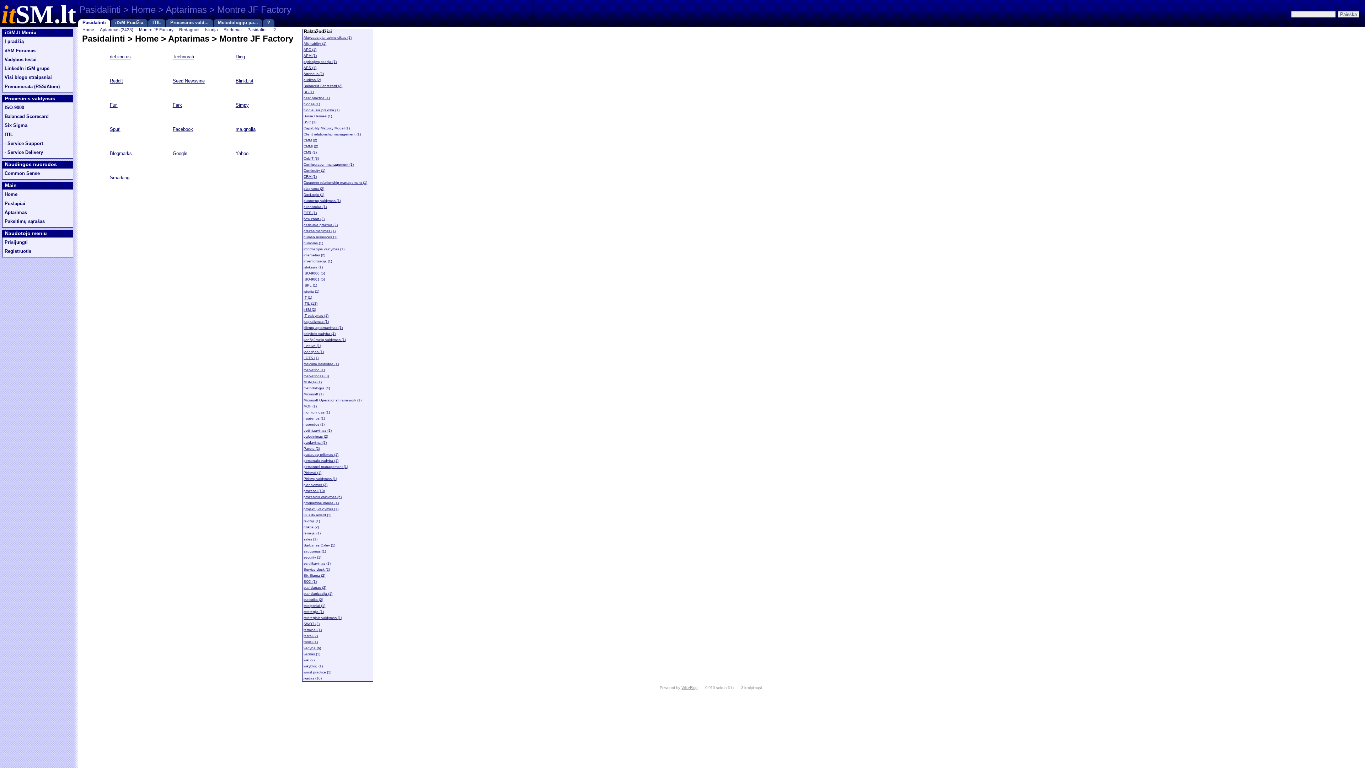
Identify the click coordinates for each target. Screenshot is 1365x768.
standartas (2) (315, 588)
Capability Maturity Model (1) (327, 128)
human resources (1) (320, 237)
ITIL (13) (310, 303)
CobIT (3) (311, 158)
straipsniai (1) (314, 606)
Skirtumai (233, 29)
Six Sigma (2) (314, 575)
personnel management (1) (326, 467)
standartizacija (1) (318, 594)
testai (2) (311, 636)
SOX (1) (310, 581)
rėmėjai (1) (312, 533)
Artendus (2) (314, 74)
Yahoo (242, 153)
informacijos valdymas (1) (324, 249)
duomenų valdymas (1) (322, 201)
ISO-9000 (14, 107)
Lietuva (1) (312, 346)
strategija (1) (314, 612)
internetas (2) (314, 255)
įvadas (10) (313, 678)
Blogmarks (121, 153)
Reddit (116, 81)
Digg (240, 57)
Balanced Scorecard (27, 116)
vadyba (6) (312, 648)
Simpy (242, 105)
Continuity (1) (314, 170)
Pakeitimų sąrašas (25, 221)
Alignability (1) (315, 44)
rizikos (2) (311, 527)
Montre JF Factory (156, 29)
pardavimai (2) (315, 442)
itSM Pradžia (129, 22)
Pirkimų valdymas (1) (320, 479)
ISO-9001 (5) (314, 279)
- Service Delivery (24, 152)
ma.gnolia (246, 129)
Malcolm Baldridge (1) (321, 364)
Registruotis (18, 251)
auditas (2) (312, 80)
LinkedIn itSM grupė (27, 68)
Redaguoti (189, 29)
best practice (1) (317, 98)
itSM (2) (310, 309)
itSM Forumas (20, 50)
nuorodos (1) (314, 424)
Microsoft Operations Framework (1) (333, 400)
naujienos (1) (314, 418)
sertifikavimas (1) (317, 563)
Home (11, 194)
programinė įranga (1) (321, 503)
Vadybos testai (21, 59)
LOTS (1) (311, 358)
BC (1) (309, 92)
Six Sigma (16, 125)
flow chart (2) (314, 219)
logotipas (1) (314, 352)
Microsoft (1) (313, 394)
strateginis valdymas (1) (323, 618)
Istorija (211, 29)
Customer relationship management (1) (335, 183)
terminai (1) (313, 630)
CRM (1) (310, 176)
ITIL (156, 22)
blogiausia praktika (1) (321, 110)
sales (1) (310, 539)
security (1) (312, 557)
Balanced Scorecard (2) (323, 86)
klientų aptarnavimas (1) (323, 328)
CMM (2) (310, 140)
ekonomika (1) (315, 207)
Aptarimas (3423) (116, 29)
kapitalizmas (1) (316, 322)
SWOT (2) (312, 624)
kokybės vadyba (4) (320, 334)
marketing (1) (314, 370)
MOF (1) (310, 406)
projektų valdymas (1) (321, 509)
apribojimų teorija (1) (320, 62)
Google (180, 153)
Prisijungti (16, 242)
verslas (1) (312, 654)
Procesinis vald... (189, 22)
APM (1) (310, 56)
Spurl (115, 129)
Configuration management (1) (329, 164)
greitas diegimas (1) (320, 231)
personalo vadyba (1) (321, 461)
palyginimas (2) (316, 436)
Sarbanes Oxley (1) (319, 545)
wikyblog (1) (313, 666)
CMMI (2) (311, 146)
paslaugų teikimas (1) (321, 455)
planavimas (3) (315, 485)
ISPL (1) (310, 285)
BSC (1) (310, 122)
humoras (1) (313, 243)
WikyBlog (689, 688)
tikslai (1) (311, 642)
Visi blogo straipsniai (28, 77)
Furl (114, 105)
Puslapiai (15, 203)
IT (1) (308, 297)
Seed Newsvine (189, 81)
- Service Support (24, 143)
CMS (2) (310, 152)
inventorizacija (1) (318, 261)
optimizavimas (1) (318, 430)
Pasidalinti (94, 22)
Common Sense (22, 173)
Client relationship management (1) (332, 134)
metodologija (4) (317, 388)
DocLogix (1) (314, 195)
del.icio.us (120, 57)
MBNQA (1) (313, 382)
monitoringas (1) (317, 412)
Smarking (119, 178)
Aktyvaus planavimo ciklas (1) (328, 37)
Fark (177, 105)
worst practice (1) (317, 672)
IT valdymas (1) (316, 316)
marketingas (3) (316, 376)
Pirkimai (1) (312, 473)
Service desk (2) (317, 569)
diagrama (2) (314, 189)
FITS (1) (310, 213)
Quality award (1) (317, 515)
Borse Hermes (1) (318, 116)
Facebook (183, 129)
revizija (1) (312, 521)
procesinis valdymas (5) (323, 497)
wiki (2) (309, 660)
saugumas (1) (315, 551)
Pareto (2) (312, 448)
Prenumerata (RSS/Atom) (32, 86)
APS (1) (310, 68)
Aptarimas (16, 212)
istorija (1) (311, 291)
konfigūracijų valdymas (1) (325, 340)
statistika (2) (313, 600)
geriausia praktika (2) (321, 225)
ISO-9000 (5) (314, 273)
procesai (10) (314, 491)
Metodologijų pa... (238, 22)
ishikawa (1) (313, 267)
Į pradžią (14, 41)
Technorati (183, 57)
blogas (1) (312, 104)
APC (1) (310, 50)
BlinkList (244, 81)
